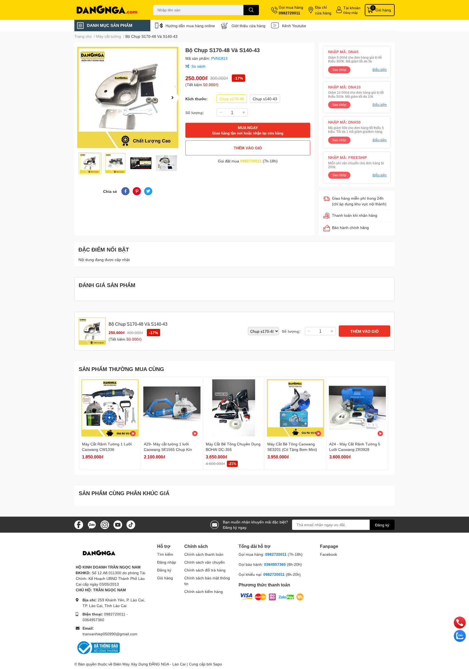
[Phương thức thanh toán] (272, 596)
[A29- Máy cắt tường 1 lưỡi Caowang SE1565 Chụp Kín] (172, 407)
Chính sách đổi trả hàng (205, 570)
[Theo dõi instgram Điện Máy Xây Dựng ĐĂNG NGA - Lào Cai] (104, 524)
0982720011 (289, 13)
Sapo (217, 664)
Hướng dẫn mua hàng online (190, 25)
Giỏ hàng (165, 578)
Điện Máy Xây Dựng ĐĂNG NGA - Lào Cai (149, 664)
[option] (127, 97)
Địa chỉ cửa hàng (323, 10)
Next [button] (172, 97)
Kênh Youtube (294, 25)
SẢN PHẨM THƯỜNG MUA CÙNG (121, 369)
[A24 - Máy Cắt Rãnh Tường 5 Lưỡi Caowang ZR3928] (357, 407)
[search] (251, 10)
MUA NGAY (247, 130)
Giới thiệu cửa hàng (248, 25)
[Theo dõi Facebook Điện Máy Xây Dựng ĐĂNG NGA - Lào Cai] (78, 524)
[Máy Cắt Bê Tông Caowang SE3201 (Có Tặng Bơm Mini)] (295, 407)
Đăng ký (382, 525)
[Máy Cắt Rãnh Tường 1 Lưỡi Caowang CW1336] (110, 407)
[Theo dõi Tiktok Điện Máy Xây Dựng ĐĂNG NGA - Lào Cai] (130, 524)
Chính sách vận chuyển (204, 562)
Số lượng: (194, 112)
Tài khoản (351, 7)
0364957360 (93, 619)
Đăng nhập (350, 12)
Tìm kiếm (165, 554)
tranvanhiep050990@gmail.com (110, 634)
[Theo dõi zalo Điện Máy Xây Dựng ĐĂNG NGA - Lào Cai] (91, 524)
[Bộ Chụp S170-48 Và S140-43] (127, 97)
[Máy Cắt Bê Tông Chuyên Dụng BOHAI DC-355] (233, 407)
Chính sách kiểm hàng (203, 591)
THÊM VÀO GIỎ (248, 148)
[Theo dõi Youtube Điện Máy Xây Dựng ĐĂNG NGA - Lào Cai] (117, 524)
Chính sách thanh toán (203, 554)
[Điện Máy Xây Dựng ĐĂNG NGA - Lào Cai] (108, 10)
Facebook (328, 554)
